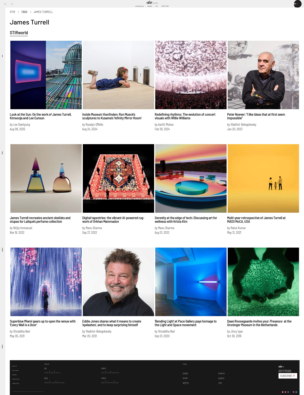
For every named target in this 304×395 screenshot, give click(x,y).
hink (46, 378)
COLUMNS (52, 382)
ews (220, 383)
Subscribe (286, 375)
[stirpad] (296, 4)
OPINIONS (46, 382)
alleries (186, 383)
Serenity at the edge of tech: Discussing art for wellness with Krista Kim (186, 219)
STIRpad (185, 364)
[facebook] (288, 391)
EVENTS (117, 382)
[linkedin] (296, 391)
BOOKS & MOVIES (61, 382)
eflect (103, 378)
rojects (221, 378)
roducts (221, 373)
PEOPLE (103, 372)
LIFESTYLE (57, 372)
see (2, 56)
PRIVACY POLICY (16, 379)
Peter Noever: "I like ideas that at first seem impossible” (256, 116)
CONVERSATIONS (115, 372)
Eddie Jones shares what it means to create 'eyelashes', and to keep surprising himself (111, 323)
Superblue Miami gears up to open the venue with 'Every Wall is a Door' (42, 323)
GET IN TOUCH (15, 370)
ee (45, 368)
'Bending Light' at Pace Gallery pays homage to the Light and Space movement (186, 323)
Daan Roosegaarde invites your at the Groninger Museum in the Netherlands (259, 323)
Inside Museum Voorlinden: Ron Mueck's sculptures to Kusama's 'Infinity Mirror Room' (111, 116)
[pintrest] (293, 391)
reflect (2, 346)
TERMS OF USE (15, 383)
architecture (139, 6)
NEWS (52, 372)
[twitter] (291, 391)
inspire (2, 250)
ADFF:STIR (165, 6)
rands (185, 378)
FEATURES (46, 372)
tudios (185, 373)
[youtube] (285, 391)
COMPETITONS (110, 382)
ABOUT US (14, 366)
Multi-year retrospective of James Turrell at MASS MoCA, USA (256, 219)
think (2, 152)
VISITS (108, 372)
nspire (103, 368)
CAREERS (14, 374)
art (157, 6)
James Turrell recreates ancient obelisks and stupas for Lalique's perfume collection (40, 219)
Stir (12, 12)
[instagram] (283, 391)
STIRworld (19, 32)
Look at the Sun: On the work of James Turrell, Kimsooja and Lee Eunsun (40, 116)
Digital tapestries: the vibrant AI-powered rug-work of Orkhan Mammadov (113, 219)
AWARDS (103, 382)
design (150, 6)
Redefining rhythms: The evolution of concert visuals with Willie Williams (185, 116)
